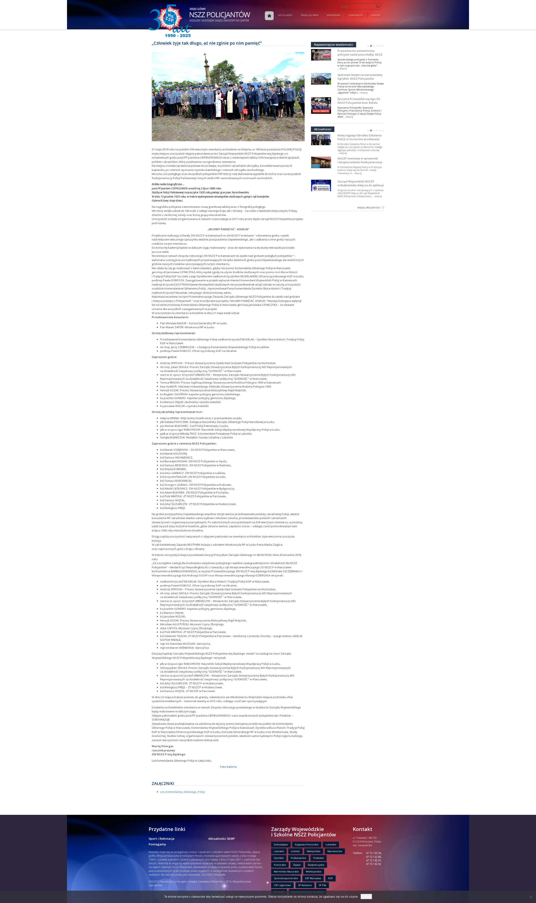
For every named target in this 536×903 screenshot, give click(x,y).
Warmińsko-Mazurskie (286, 871)
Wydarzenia (334, 15)
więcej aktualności (368, 207)
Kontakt (376, 15)
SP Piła (322, 885)
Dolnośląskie (281, 844)
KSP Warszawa (313, 878)
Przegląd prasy (310, 15)
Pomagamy (157, 844)
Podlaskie (318, 857)
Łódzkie (295, 851)
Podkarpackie (298, 857)
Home (269, 15)
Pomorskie (280, 864)
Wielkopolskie (313, 871)
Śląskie (297, 864)
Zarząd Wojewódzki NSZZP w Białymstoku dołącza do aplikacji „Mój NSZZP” (361, 185)
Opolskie (279, 857)
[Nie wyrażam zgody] (531, 897)
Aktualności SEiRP (221, 838)
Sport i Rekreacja (161, 838)
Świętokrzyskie (316, 864)
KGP (330, 878)
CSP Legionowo (282, 885)
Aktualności (285, 15)
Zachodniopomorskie (286, 878)
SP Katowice (305, 885)
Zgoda (366, 896)
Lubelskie (331, 844)
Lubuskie (279, 851)
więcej (343, 68)
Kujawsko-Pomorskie (306, 844)
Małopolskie (313, 851)
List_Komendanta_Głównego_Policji (182, 792)
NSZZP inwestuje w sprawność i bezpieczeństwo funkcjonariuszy (360, 160)
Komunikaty (356, 15)
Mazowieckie (334, 851)
